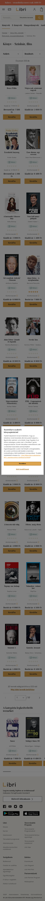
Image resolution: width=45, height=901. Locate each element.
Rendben (22, 463)
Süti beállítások (22, 469)
